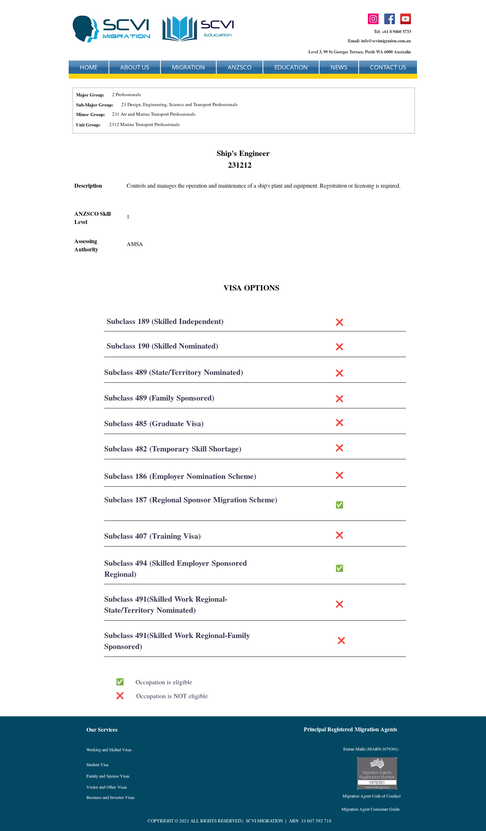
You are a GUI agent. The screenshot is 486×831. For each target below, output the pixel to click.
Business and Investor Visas (110, 797)
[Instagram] (373, 19)
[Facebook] (389, 19)
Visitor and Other (101, 787)
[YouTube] (405, 19)
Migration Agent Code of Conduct (372, 796)
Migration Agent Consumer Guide (371, 809)
